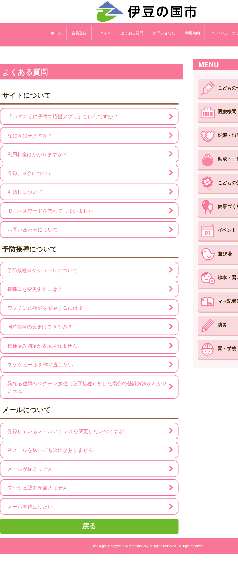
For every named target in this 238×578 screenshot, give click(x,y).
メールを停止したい (30, 506)
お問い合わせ (164, 33)
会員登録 (79, 33)
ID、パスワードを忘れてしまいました (50, 210)
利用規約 (192, 33)
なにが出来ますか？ (30, 135)
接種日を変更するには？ (34, 288)
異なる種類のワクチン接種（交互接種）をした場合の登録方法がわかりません (87, 387)
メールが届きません (30, 468)
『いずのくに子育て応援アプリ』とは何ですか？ (62, 116)
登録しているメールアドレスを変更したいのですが (65, 430)
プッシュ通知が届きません (37, 487)
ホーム (56, 33)
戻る (89, 525)
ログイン (103, 33)
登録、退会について (29, 172)
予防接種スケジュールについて (42, 269)
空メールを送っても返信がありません (50, 449)
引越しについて (25, 191)
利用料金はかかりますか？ (37, 154)
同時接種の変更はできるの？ (39, 326)
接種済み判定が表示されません (42, 345)
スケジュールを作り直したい (40, 364)
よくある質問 (132, 33)
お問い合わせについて (32, 229)
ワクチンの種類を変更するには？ (45, 307)
